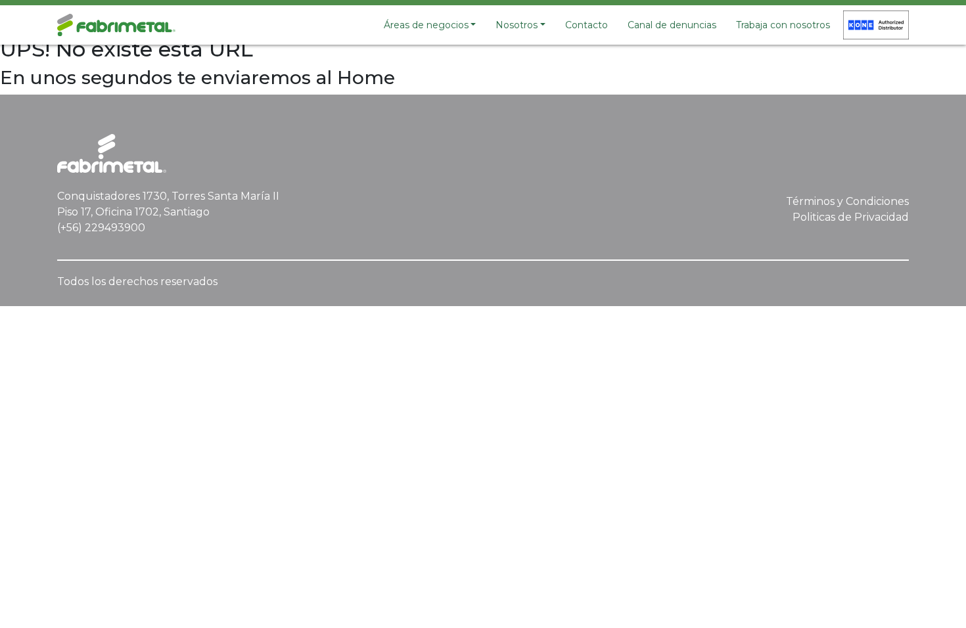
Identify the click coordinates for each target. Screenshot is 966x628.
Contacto (586, 25)
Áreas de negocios (426, 25)
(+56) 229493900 (101, 227)
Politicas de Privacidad (851, 217)
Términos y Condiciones (847, 201)
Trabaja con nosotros (783, 25)
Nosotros (516, 25)
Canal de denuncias (672, 25)
